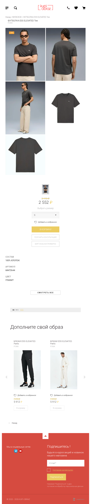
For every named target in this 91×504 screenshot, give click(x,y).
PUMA (10, 23)
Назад (14, 423)
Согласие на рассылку (63, 470)
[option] (27, 375)
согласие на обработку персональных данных (65, 486)
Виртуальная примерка (45, 244)
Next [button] (85, 377)
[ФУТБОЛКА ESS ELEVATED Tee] (45, 189)
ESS (21, 310)
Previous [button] (6, 377)
